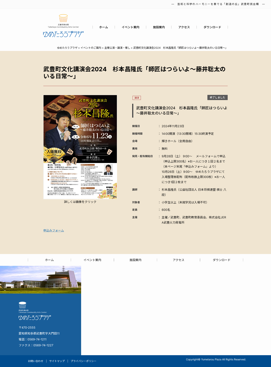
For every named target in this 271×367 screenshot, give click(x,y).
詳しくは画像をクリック (80, 202)
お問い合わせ (35, 361)
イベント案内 (130, 27)
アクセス (184, 27)
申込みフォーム (53, 230)
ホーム (103, 27)
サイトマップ (57, 361)
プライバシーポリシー (83, 361)
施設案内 (159, 27)
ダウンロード (212, 27)
